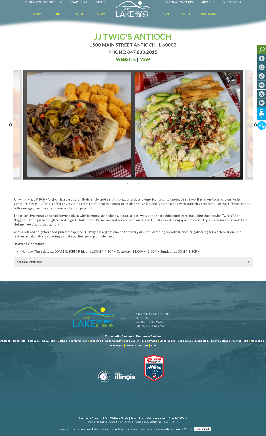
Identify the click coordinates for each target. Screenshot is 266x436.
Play (37, 14)
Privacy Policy (170, 421)
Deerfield (19, 340)
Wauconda (257, 340)
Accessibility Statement (148, 421)
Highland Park (78, 340)
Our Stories (232, 2)
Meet (186, 14)
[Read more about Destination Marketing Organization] (104, 384)
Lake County (113, 340)
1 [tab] (127, 183)
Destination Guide (179, 2)
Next (255, 125)
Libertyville (149, 340)
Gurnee (62, 340)
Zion (154, 345)
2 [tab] (133, 183)
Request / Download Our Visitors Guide (103, 418)
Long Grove (185, 340)
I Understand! (202, 429)
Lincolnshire (168, 340)
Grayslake (48, 340)
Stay (101, 14)
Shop (79, 14)
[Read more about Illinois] (125, 384)
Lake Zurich (131, 340)
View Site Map (125, 421)
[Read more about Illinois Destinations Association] (154, 384)
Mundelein (202, 340)
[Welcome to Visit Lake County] (135, 16)
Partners (208, 14)
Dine (58, 14)
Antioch (5, 340)
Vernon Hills (240, 340)
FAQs (112, 421)
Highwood (96, 340)
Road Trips (78, 2)
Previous (10, 125)
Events (99, 2)
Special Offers (178, 418)
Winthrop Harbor (137, 345)
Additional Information (29, 261)
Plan (165, 14)
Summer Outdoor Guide (44, 2)
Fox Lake (34, 340)
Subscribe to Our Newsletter (148, 418)
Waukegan (116, 345)
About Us (208, 2)
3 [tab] (138, 183)
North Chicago (220, 340)
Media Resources (97, 421)
